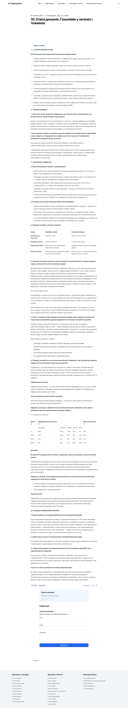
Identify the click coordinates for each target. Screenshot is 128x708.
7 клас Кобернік (17, 691)
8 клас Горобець (53, 688)
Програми (61, 3)
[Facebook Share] (96, 585)
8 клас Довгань (16, 688)
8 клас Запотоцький (18, 683)
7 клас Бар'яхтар (88, 688)
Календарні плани (75, 3)
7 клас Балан (51, 694)
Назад (35, 660)
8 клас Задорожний (54, 683)
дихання (42, 585)
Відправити (64, 645)
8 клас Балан (51, 686)
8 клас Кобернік (17, 678)
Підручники (49, 3)
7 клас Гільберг (16, 694)
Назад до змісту (39, 45)
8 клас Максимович (89, 678)
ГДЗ (39, 3)
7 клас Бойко (16, 699)
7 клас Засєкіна (88, 683)
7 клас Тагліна (52, 699)
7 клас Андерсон (53, 701)
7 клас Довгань (16, 696)
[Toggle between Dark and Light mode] (119, 3)
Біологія (34, 585)
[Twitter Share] (93, 585)
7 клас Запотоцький (18, 701)
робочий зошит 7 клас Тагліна (57, 691)
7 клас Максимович (89, 686)
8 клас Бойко (16, 681)
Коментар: (43, 632)
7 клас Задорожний (54, 696)
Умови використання (94, 3)
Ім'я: (41, 617)
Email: (41, 625)
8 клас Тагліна (52, 678)
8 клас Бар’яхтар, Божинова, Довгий (94, 681)
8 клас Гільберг (16, 686)
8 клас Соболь (52, 681)
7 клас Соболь (52, 704)
